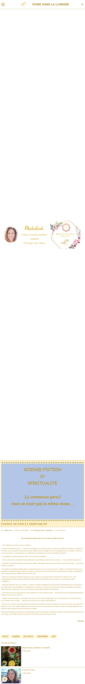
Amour (5, 636)
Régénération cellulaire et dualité (36, 648)
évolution (28, 636)
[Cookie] (4, 679)
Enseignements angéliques (43, 530)
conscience (42, 636)
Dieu (54, 636)
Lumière (16, 636)
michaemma (8, 530)
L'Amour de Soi (28, 670)
